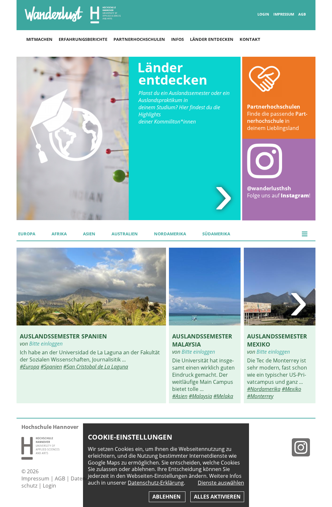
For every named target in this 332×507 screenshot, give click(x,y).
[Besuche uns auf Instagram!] (303, 447)
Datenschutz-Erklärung (156, 482)
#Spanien (51, 366)
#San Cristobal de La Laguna (95, 366)
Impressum (283, 14)
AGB (302, 14)
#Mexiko (291, 389)
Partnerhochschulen (139, 39)
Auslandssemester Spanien (63, 336)
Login (263, 14)
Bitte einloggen (46, 343)
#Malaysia (200, 396)
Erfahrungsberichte (83, 39)
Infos (177, 39)
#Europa (29, 366)
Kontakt (250, 39)
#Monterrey (260, 396)
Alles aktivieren (217, 496)
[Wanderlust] (53, 21)
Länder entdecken (211, 39)
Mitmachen (39, 39)
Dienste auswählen (221, 482)
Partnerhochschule (277, 117)
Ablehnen (167, 496)
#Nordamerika (263, 389)
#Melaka (223, 396)
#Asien (179, 396)
